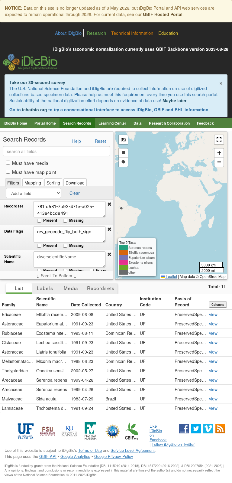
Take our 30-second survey (37, 82)
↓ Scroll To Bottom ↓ (56, 276)
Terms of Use (90, 450)
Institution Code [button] (150, 301)
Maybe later (174, 100)
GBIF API (47, 456)
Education (168, 33)
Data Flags (13, 231)
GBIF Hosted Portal (162, 14)
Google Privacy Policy (113, 456)
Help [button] (76, 141)
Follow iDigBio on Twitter (173, 444)
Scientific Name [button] (46, 301)
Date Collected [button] (86, 305)
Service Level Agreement (133, 450)
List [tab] (19, 288)
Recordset (13, 206)
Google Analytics (75, 456)
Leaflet (171, 276)
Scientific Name (12, 259)
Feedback (205, 123)
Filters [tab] (13, 183)
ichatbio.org (34, 109)
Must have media (30, 162)
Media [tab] (71, 288)
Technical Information (132, 33)
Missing (76, 220)
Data (138, 123)
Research (96, 33)
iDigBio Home (15, 123)
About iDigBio (68, 33)
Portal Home (45, 123)
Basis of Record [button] (183, 301)
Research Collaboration (169, 123)
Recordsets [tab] (100, 288)
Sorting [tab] (53, 183)
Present (50, 220)
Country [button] (113, 305)
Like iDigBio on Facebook (158, 432)
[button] (109, 204)
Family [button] (8, 305)
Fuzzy (101, 270)
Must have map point (34, 171)
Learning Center (112, 123)
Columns (217, 304)
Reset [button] (100, 141)
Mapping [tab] (32, 183)
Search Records (77, 123)
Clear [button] (74, 193)
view (213, 314)
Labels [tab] (45, 288)
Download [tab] (75, 183)
